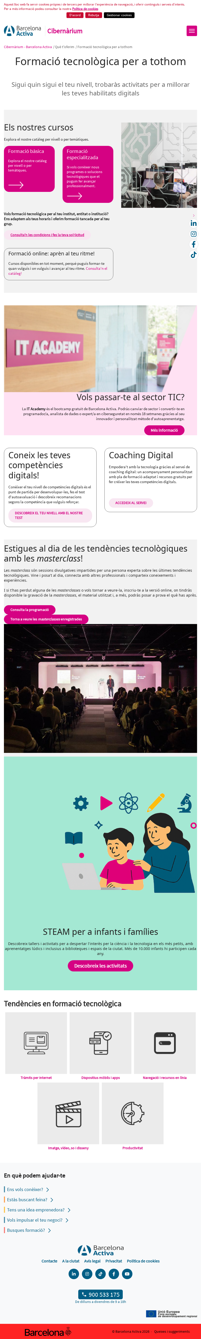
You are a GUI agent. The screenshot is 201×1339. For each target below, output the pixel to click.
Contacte (49, 1260)
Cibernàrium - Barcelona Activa (28, 46)
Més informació (164, 430)
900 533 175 (104, 1294)
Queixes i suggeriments (172, 1331)
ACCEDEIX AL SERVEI (131, 502)
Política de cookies (85, 9)
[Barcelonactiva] (22, 31)
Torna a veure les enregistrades (46, 619)
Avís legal (92, 1260)
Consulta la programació (29, 609)
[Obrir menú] (192, 31)
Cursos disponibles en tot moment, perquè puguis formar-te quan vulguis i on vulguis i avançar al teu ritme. (56, 266)
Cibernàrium (65, 31)
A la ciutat (70, 1260)
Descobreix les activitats (100, 965)
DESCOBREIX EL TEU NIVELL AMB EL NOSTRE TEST (49, 515)
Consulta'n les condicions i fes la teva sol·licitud (47, 234)
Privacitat (113, 1260)
